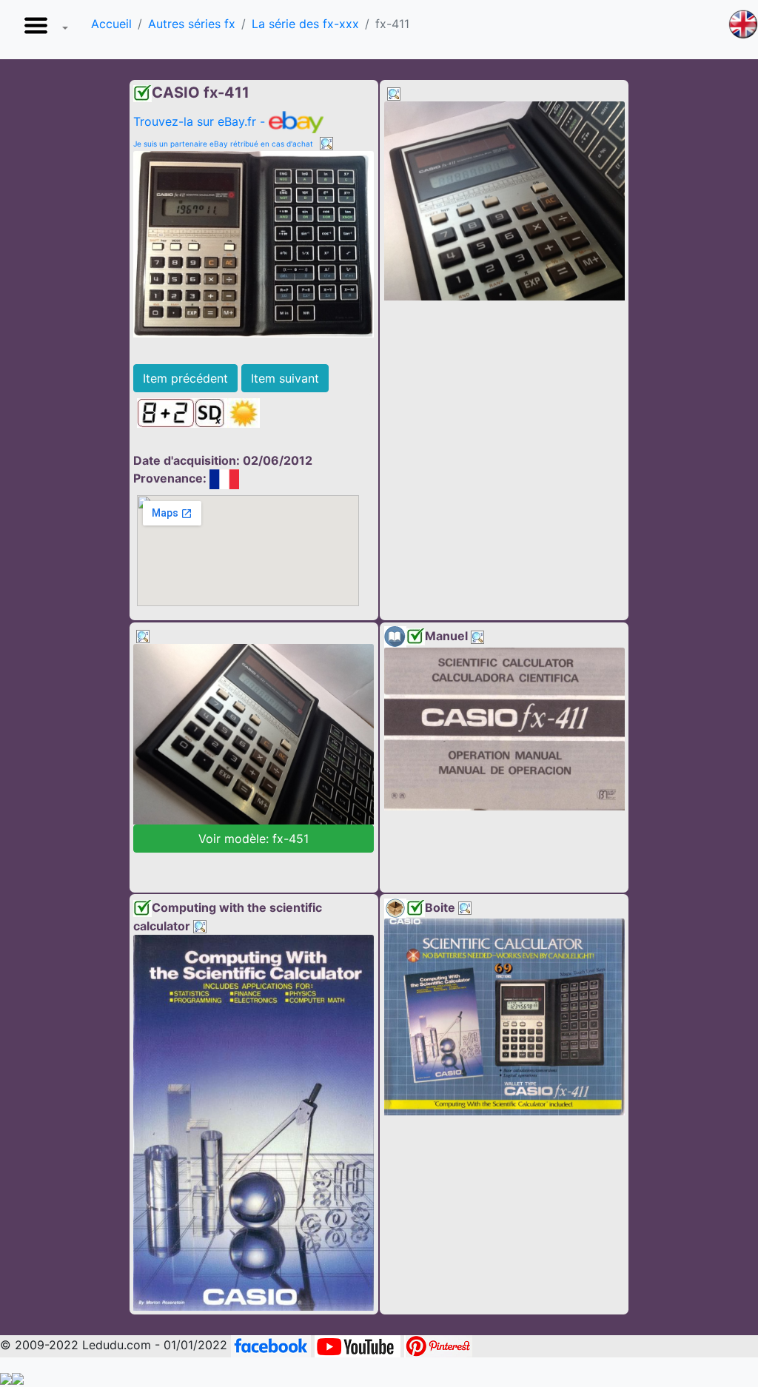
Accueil (111, 23)
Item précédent (185, 378)
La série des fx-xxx (305, 23)
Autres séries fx (191, 23)
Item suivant (285, 378)
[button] (43, 30)
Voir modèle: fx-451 (253, 838)
